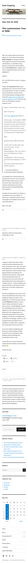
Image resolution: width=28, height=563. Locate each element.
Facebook (6, 483)
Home (3, 529)
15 (7, 512)
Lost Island (5, 547)
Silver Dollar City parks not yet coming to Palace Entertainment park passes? (13, 453)
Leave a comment (7, 380)
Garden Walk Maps (7, 551)
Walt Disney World (21, 379)
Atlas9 (4, 540)
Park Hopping (8, 5)
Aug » (21, 521)
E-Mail (6, 489)
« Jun (6, 521)
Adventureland (6, 543)
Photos (10, 379)
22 (7, 515)
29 (7, 518)
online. (9, 415)
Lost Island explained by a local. (13, 442)
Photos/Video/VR (6, 536)
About (3, 532)
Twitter (6, 487)
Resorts (14, 379)
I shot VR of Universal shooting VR (14, 457)
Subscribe (21, 429)
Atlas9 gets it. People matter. (12, 445)
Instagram (7, 485)
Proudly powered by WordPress (17, 560)
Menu (23, 5)
